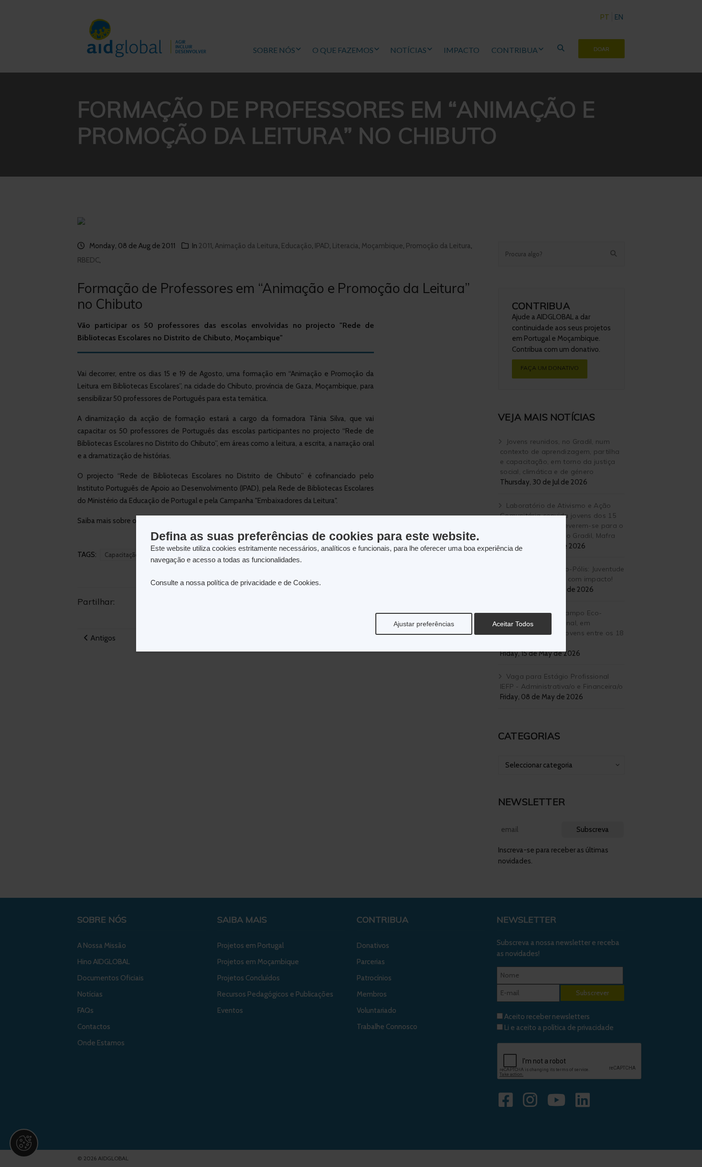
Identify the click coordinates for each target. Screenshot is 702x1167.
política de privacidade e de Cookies (263, 582)
